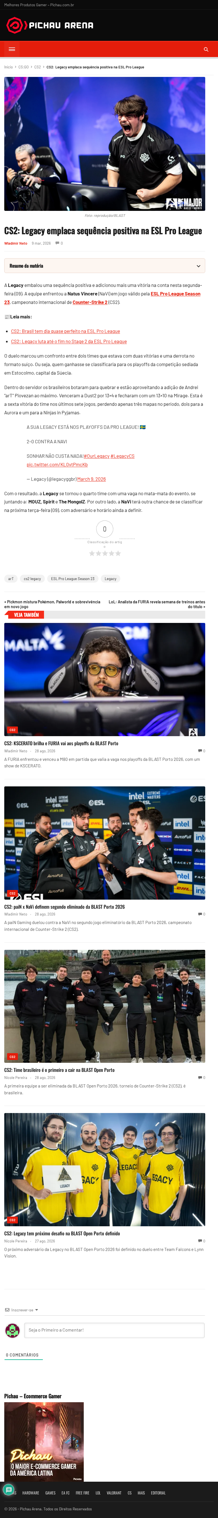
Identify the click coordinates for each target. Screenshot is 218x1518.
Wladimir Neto (15, 243)
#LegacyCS (122, 456)
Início (8, 67)
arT (11, 578)
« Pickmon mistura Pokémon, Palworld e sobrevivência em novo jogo (52, 604)
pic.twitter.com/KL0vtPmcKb (57, 464)
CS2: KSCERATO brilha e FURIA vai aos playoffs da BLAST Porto (61, 743)
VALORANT (114, 1493)
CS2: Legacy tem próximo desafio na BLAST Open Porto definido (62, 1233)
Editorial (158, 1493)
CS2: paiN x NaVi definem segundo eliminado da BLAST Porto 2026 (64, 906)
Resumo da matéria (26, 265)
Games (50, 1493)
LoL (98, 1493)
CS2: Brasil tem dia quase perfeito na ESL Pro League (65, 331)
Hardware (30, 1493)
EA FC (66, 1493)
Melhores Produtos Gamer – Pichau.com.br (39, 4)
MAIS (141, 1493)
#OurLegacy (97, 456)
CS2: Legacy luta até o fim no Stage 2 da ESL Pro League (69, 341)
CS (129, 1493)
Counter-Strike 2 (90, 302)
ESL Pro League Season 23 (73, 578)
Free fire (82, 1493)
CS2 (37, 67)
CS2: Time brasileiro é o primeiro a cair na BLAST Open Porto (59, 1069)
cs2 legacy (32, 578)
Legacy (110, 578)
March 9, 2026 (91, 479)
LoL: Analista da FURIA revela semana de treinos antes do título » (157, 604)
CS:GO (23, 67)
